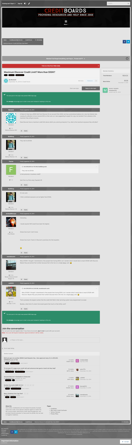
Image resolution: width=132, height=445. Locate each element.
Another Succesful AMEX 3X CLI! (14, 385)
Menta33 (13, 79)
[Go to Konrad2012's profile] (77, 387)
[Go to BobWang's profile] (11, 145)
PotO (7, 395)
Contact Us (4, 435)
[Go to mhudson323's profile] (105, 90)
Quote (25, 130)
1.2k (11, 180)
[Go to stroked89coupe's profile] (11, 222)
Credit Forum (26, 81)
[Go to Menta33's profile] (6, 81)
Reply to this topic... (18, 340)
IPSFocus (3, 430)
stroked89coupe (11, 213)
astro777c (82, 369)
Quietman (8, 387)
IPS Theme (4, 428)
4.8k (11, 232)
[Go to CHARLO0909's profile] (77, 360)
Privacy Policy (54, 414)
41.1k (11, 301)
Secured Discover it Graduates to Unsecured (17, 376)
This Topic (121, 3)
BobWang (11, 136)
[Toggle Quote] (22, 166)
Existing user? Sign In (8, 3)
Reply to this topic (90, 88)
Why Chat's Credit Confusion (59, 410)
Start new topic (74, 88)
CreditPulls (54, 408)
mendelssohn (11, 256)
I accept (126, 441)
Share (81, 80)
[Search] (128, 3)
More (65, 24)
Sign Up (20, 3)
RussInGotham (10, 378)
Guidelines (4, 442)
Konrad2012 (83, 386)
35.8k (11, 155)
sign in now (41, 331)
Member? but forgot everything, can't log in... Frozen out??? (64, 58)
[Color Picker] (29, 3)
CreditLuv (8, 370)
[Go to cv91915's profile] (11, 291)
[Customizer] (25, 3)
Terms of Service (55, 412)
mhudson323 (113, 90)
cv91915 (11, 283)
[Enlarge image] (21, 248)
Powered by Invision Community (74, 434)
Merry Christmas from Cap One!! (13, 393)
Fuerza (11, 161)
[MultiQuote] (21, 131)
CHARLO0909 (84, 360)
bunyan (8, 361)
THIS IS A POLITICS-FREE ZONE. (51, 66)
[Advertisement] (82, 41)
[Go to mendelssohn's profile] (11, 265)
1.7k (11, 128)
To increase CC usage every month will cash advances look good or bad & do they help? (30, 368)
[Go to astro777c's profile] (77, 370)
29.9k (11, 275)
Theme (3, 432)
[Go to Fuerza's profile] (11, 170)
